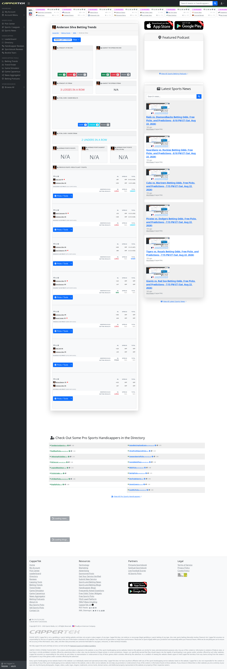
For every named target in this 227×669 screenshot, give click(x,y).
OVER (82, 125)
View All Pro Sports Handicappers (127, 496)
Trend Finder (10, 64)
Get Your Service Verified (90, 576)
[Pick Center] (54, 176)
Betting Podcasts (12, 78)
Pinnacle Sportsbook (137, 565)
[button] (222, 3)
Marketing (83, 568)
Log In (13, 666)
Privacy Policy (184, 568)
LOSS (71, 74)
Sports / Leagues (12, 27)
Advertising (84, 570)
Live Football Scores (137, 570)
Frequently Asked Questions (91, 590)
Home (32, 565)
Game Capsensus (12, 71)
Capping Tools (35, 582)
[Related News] (58, 176)
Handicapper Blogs (87, 587)
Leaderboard (10, 39)
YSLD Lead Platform (87, 599)
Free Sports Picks (86, 596)
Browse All (9, 87)
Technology (84, 565)
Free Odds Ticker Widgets (90, 593)
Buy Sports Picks (36, 604)
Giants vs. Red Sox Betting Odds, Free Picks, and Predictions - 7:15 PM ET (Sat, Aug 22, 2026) (170, 284)
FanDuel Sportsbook (137, 568)
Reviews (33, 579)
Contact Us (34, 610)
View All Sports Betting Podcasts (174, 74)
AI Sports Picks (135, 573)
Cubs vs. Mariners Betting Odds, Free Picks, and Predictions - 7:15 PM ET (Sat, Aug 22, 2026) (170, 186)
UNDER (93, 125)
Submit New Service (88, 579)
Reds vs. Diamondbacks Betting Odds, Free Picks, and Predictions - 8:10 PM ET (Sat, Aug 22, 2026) (171, 120)
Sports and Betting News (90, 582)
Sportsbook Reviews (14, 49)
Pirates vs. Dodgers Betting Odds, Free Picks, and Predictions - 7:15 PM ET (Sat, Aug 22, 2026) (171, 222)
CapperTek (55, 33)
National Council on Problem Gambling (83, 646)
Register (4, 666)
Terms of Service (185, 565)
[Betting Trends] (56, 176)
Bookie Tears (10, 52)
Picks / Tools (62, 196)
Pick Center (10, 23)
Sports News (10, 30)
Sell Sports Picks (36, 607)
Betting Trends (11, 61)
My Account (10, 12)
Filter (66, 39)
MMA (74, 33)
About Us (33, 602)
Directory (9, 42)
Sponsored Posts (86, 573)
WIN (62, 74)
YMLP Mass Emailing (88, 602)
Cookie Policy (183, 570)
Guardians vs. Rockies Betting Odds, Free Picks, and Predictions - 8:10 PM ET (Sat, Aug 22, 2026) (171, 153)
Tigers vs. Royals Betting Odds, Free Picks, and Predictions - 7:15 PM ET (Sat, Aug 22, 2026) (172, 253)
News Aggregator (13, 75)
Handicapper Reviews (14, 46)
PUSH (81, 74)
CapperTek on (85, 604)
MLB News (150, 129)
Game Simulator (12, 68)
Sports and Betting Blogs (90, 585)
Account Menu (11, 15)
